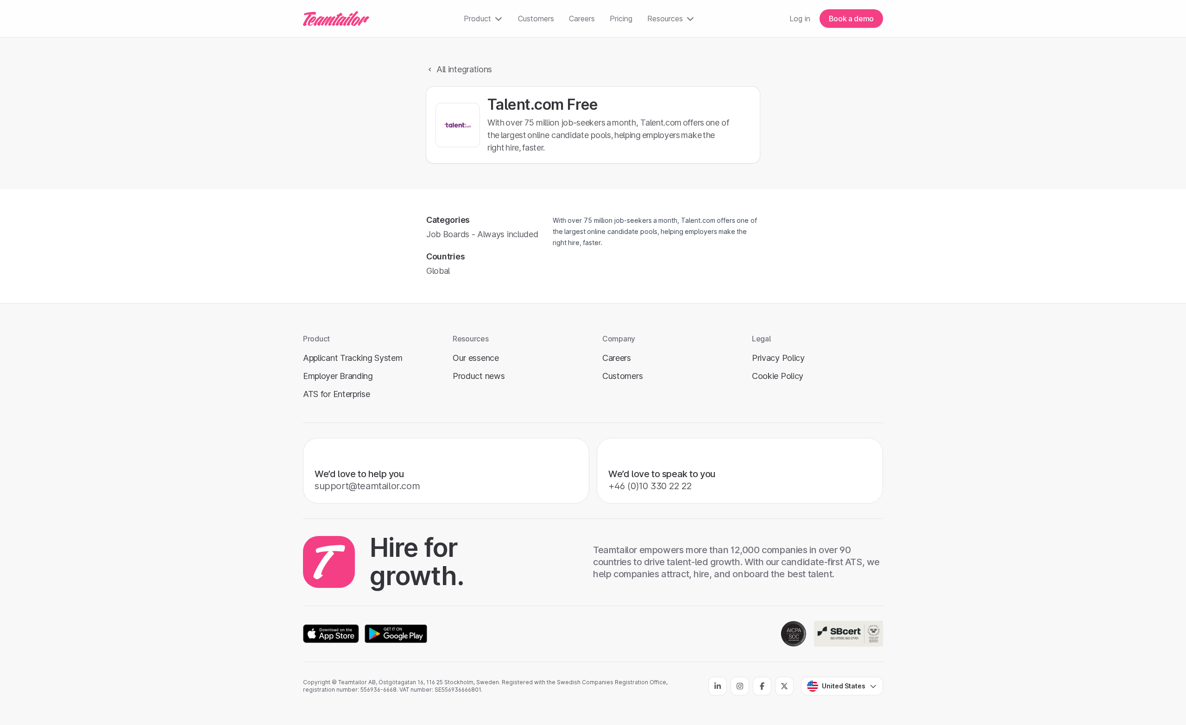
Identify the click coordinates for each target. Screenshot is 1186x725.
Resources (665, 18)
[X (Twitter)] (784, 686)
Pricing (621, 18)
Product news (479, 376)
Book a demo (851, 18)
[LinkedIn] (717, 686)
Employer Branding (338, 376)
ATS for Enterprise (336, 394)
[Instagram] (740, 686)
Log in (799, 18)
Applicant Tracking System (352, 358)
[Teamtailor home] (336, 18)
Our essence (476, 358)
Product (477, 18)
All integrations (464, 69)
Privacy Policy (778, 358)
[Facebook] (762, 686)
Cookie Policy (777, 376)
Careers (582, 18)
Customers (536, 18)
